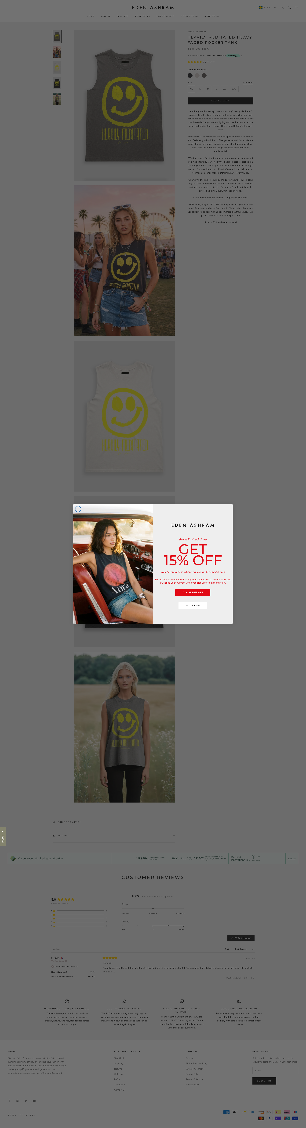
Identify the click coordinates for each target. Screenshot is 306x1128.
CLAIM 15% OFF (193, 592)
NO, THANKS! (193, 605)
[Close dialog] (78, 509)
